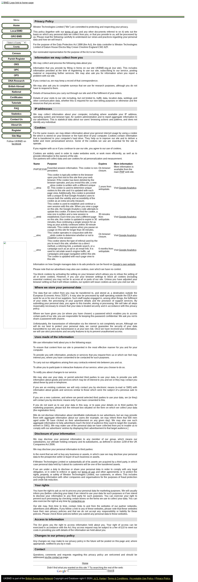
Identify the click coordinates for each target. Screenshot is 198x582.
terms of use (71, 32)
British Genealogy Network (39, 578)
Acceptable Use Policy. (142, 578)
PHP (122, 172)
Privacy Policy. (163, 578)
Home (85, 563)
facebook (16, 144)
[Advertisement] (87, 7)
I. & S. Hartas (99, 578)
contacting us (78, 501)
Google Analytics (127, 188)
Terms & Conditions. (118, 578)
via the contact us (53, 557)
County (16, 47)
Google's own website (124, 264)
